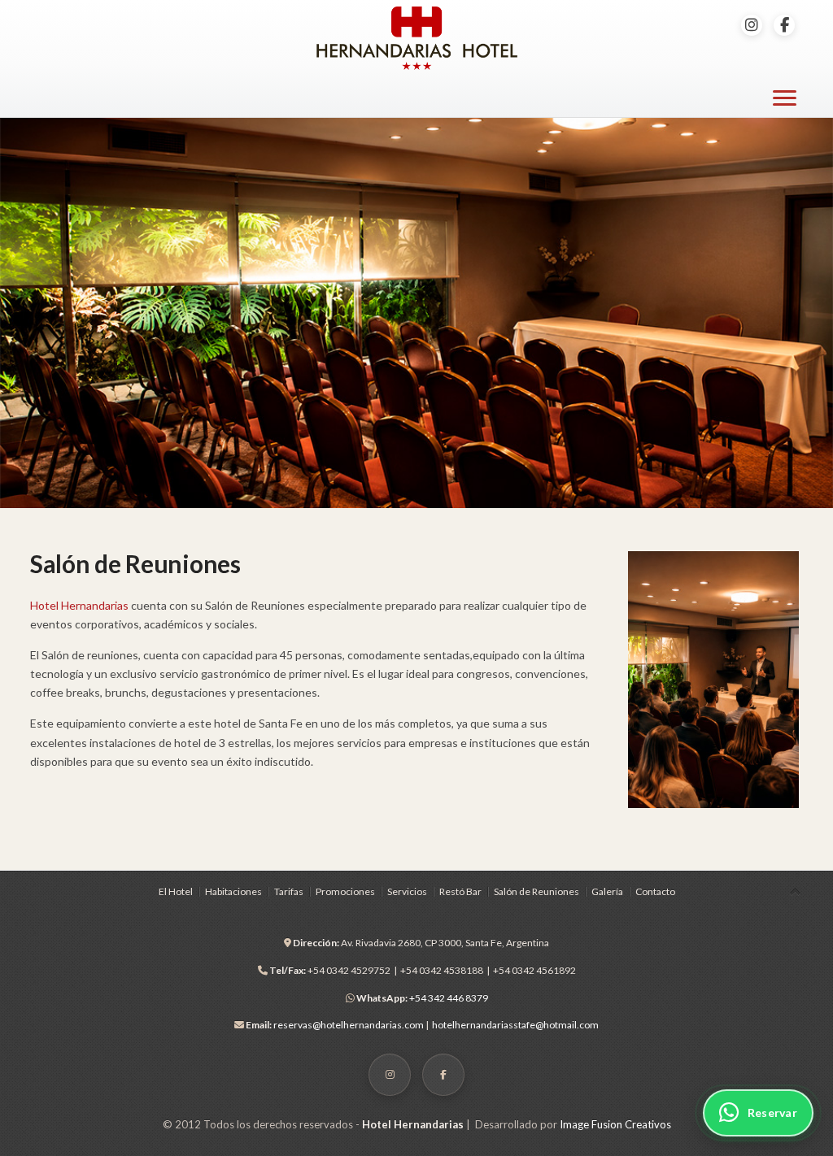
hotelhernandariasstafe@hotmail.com (515, 1025)
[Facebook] (784, 25)
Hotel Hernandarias (79, 605)
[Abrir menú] (784, 97)
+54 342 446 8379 (422, 998)
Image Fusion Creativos (615, 1124)
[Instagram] (751, 25)
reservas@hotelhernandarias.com (349, 1025)
